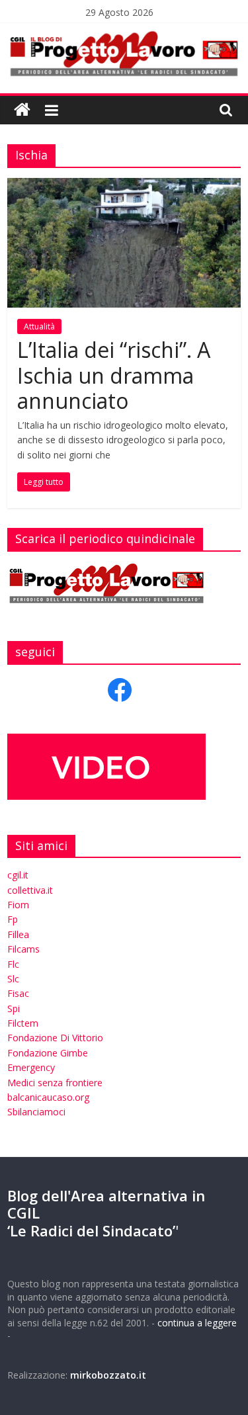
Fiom (18, 904)
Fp (12, 919)
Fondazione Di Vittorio (55, 1037)
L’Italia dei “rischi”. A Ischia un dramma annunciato (113, 375)
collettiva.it (30, 890)
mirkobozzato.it (108, 1375)
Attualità (39, 326)
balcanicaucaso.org (48, 1097)
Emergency (31, 1067)
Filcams (23, 949)
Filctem (22, 1023)
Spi (13, 1008)
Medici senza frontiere (55, 1082)
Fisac (18, 993)
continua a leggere (197, 1322)
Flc (13, 964)
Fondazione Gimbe (47, 1053)
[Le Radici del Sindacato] (22, 110)
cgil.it (17, 875)
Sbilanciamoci (36, 1111)
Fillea (18, 934)
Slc (13, 978)
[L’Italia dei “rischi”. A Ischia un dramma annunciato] (124, 186)
